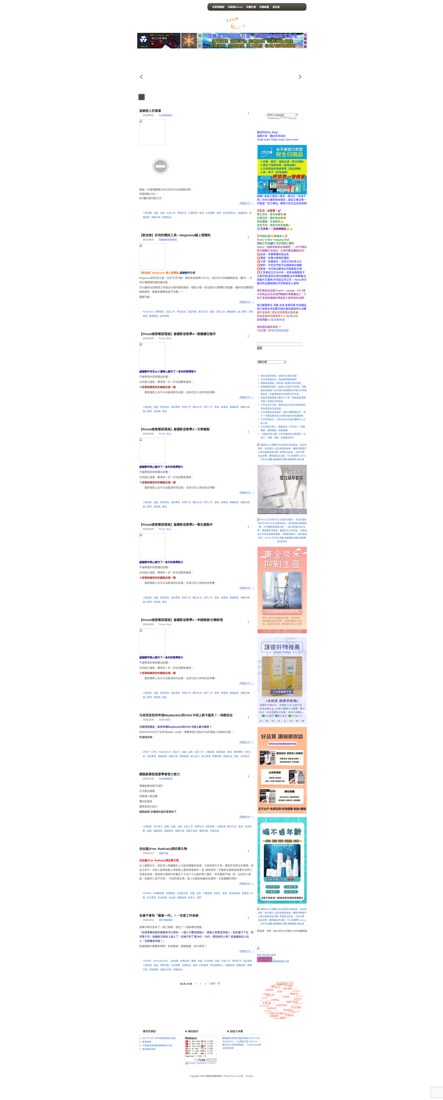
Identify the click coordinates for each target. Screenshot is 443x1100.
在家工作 (170, 213)
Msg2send (148, 311)
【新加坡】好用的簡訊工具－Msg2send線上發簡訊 (175, 235)
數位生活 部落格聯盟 (232, 1044)
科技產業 (151, 756)
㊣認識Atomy (235, 7)
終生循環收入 (229, 213)
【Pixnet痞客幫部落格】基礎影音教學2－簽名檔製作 (176, 524)
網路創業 (231, 311)
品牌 (162, 213)
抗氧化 (217, 893)
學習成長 (181, 311)
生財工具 (220, 311)
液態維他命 (234, 893)
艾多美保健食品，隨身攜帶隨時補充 (279, 379)
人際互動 (147, 213)
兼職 (167, 826)
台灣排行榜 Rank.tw (247, 1041)
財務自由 (166, 217)
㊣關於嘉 (251, 7)
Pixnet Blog (165, 338)
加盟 (156, 213)
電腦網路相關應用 (168, 239)
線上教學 (242, 311)
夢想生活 (181, 213)
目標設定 (186, 965)
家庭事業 (192, 311)
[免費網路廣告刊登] (281, 961)
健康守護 (163, 853)
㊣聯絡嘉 (264, 7)
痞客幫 (224, 407)
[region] (196, 77)
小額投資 (192, 213)
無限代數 (164, 965)
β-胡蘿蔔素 (158, 893)
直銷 (218, 213)
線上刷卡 (195, 756)
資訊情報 (164, 316)
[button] (141, 77)
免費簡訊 (159, 311)
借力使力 (158, 826)
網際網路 (184, 756)
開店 (164, 411)
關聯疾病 (181, 897)
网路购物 (216, 756)
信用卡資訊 (164, 719)
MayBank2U (165, 752)
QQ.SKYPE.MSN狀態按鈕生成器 (159, 1038)
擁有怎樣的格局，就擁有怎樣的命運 (279, 376)
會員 (201, 213)
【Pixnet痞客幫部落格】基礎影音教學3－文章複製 (174, 429)
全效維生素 (182, 893)
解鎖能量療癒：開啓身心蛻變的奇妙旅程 (281, 383)
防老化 (191, 897)
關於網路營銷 (166, 920)
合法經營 (208, 961)
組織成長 (242, 213)
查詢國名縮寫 (149, 1049)
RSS (252, 24)
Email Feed (263, 24)
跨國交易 (227, 756)
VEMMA (147, 893)
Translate (291, 118)
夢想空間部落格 (169, 16)
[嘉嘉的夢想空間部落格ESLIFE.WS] (241, 1038)
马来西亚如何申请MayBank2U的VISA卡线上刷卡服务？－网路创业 (186, 715)
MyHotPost (228, 1041)
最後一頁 (215, 983)
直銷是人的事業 (150, 111)
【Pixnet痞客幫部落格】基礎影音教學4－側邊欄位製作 (177, 334)
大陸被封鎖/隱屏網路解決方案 (157, 1045)
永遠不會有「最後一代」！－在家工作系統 (168, 915)
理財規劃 (238, 752)
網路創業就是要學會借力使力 (159, 774)
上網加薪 (147, 407)
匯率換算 (146, 1041)
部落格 (157, 411)
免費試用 (184, 961)
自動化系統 (191, 830)
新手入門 (208, 407)
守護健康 (207, 893)
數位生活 (203, 311)
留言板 (276, 7)
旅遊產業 (220, 752)
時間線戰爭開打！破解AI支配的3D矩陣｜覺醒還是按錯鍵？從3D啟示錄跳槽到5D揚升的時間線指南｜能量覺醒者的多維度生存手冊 (284, 390)
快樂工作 (186, 407)
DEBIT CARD (150, 752)
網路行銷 (155, 217)
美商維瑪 (162, 897)
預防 (199, 897)
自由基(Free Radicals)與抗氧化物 (163, 849)
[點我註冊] (292, 315)
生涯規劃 (210, 213)
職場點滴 (153, 316)
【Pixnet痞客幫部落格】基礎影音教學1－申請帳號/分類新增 (181, 620)
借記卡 (176, 752)
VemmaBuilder (160, 961)
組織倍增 (229, 965)
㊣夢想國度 (218, 7)
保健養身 (170, 893)
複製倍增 (203, 830)
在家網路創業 (165, 115)
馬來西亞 (245, 756)
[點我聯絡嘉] (278, 319)
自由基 (172, 897)
